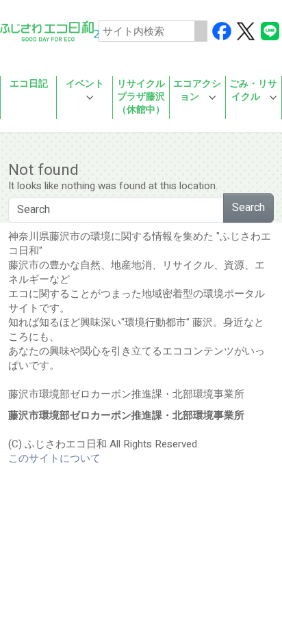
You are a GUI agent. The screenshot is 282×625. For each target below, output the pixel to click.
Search (248, 207)
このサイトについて (54, 458)
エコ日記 (29, 84)
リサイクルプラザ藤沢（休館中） (141, 97)
